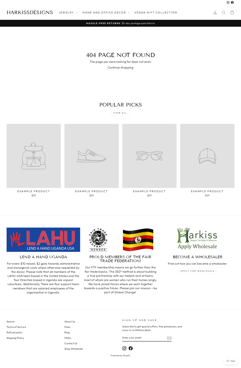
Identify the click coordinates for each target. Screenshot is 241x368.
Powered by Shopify (120, 355)
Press (67, 327)
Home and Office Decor (104, 12)
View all (120, 113)
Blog (67, 332)
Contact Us (70, 343)
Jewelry (67, 12)
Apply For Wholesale (198, 271)
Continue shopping (120, 67)
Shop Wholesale (73, 348)
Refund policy (15, 332)
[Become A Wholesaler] (197, 240)
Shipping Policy (15, 337)
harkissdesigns (30, 12)
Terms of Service (16, 327)
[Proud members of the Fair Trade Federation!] (120, 240)
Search (11, 321)
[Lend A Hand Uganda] (43, 240)
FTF (93, 267)
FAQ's (67, 337)
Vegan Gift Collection (155, 12)
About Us (69, 321)
